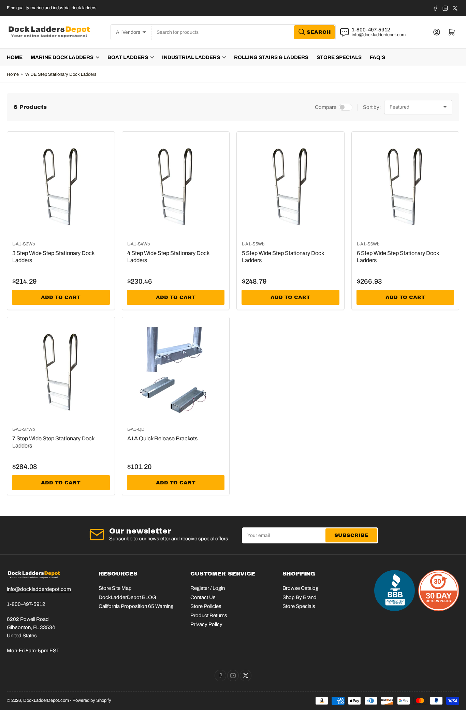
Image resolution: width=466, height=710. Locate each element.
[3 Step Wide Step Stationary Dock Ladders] (61, 185)
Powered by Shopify (91, 700)
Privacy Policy (206, 624)
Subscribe (351, 535)
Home (15, 57)
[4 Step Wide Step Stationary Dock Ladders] (175, 185)
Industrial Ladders (191, 57)
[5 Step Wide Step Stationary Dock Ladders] (290, 185)
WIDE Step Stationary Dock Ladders (61, 74)
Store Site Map (115, 588)
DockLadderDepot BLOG (127, 597)
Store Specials (339, 57)
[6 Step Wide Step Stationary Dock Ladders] (405, 185)
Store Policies (205, 606)
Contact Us (203, 597)
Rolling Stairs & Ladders (271, 57)
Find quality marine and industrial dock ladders (52, 7)
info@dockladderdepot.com (379, 34)
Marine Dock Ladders (62, 57)
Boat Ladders (127, 57)
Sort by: (372, 107)
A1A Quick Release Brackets (162, 438)
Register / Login (207, 588)
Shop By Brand (299, 597)
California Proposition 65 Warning (136, 606)
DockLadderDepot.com (46, 700)
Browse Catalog (300, 588)
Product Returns (208, 615)
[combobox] (243, 32)
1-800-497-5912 (371, 29)
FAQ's (377, 57)
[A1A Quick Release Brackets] (175, 371)
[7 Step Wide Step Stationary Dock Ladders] (61, 371)
